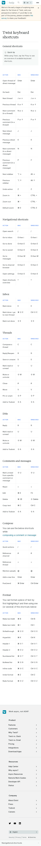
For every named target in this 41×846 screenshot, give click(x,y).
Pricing (11, 744)
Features (12, 725)
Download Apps (14, 752)
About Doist (13, 800)
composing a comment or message (19, 535)
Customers (12, 729)
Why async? (13, 770)
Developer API (14, 782)
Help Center (13, 766)
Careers (11, 812)
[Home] (8, 2)
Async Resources (15, 774)
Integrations (13, 748)
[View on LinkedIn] (19, 823)
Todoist (11, 808)
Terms (24, 837)
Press (10, 804)
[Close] (38, 7)
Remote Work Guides (17, 778)
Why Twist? (13, 732)
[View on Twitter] (9, 823)
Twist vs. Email (14, 740)
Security (11, 837)
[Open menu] (37, 2)
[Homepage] (4, 712)
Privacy (18, 837)
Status (11, 785)
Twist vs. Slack (14, 736)
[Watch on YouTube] (14, 823)
